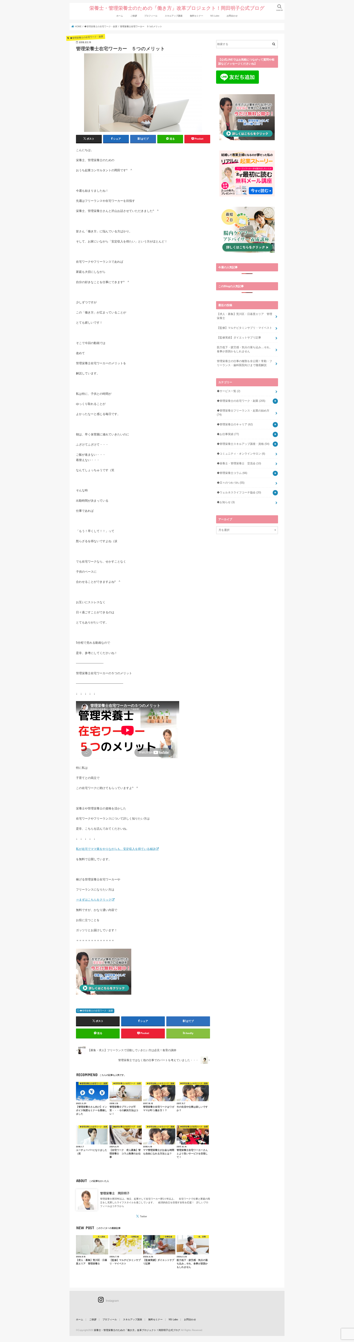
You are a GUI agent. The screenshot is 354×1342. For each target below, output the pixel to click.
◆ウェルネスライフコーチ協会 (239, 492)
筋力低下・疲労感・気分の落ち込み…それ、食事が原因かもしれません (244, 349)
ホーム (119, 16)
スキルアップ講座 (174, 16)
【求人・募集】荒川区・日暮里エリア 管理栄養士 (244, 316)
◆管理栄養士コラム (232, 472)
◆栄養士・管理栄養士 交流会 (239, 463)
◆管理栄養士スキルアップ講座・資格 (243, 443)
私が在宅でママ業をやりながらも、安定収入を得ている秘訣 (116, 848)
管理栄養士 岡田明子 (115, 1193)
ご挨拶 (133, 16)
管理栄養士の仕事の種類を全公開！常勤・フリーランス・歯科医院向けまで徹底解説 (244, 363)
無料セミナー (196, 16)
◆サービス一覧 (228, 391)
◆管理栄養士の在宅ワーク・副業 (96, 1010)
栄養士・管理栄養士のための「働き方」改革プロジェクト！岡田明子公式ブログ (177, 8)
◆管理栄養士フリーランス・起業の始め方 (243, 412)
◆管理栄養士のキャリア (235, 424)
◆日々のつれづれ (230, 482)
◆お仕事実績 (228, 434)
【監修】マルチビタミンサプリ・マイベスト (244, 327)
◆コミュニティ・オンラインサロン (241, 453)
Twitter (143, 1216)
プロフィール (150, 16)
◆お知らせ (226, 502)
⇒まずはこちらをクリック (93, 899)
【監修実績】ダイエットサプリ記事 (239, 337)
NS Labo (214, 16)
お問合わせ (232, 16)
